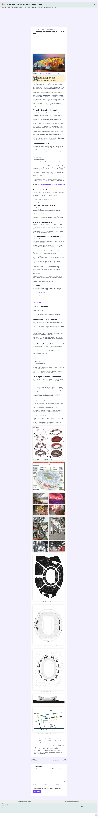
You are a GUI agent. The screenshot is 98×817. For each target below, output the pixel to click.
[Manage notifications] (96, 815)
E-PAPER (52, 422)
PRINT (45, 422)
